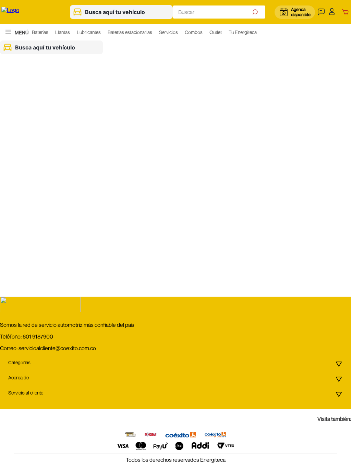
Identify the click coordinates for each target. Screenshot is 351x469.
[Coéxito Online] (215, 435)
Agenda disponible (300, 12)
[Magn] (151, 435)
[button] (322, 12)
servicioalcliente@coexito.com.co (57, 348)
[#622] (130, 435)
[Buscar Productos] (256, 12)
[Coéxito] (180, 435)
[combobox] (219, 12)
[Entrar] (333, 12)
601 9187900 (38, 336)
